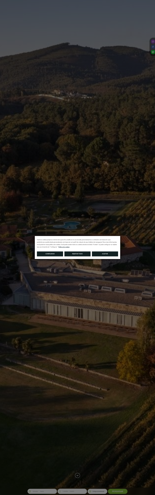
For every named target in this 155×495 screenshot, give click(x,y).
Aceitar (105, 254)
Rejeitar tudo (77, 254)
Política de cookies (63, 247)
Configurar (50, 254)
